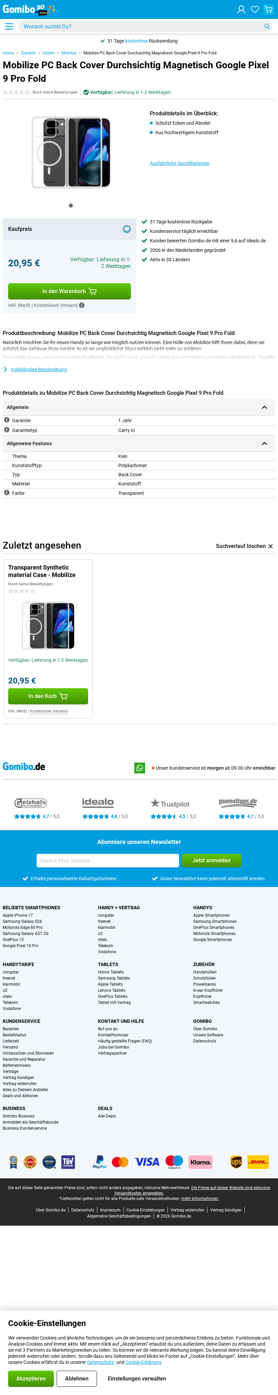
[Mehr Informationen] (81, 305)
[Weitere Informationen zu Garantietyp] (6, 429)
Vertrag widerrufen (20, 1083)
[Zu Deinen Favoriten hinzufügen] (127, 229)
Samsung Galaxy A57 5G (25, 933)
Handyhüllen (205, 972)
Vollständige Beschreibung (39, 369)
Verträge (10, 1071)
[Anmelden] (241, 9)
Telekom (105, 945)
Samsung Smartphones (215, 921)
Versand (10, 1047)
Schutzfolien (204, 978)
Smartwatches (206, 1002)
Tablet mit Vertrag (114, 1002)
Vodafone (107, 951)
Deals (105, 1108)
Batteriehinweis (17, 1065)
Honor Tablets (111, 972)
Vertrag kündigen (18, 1077)
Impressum (110, 1210)
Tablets (108, 964)
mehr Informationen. (200, 1198)
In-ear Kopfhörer (208, 990)
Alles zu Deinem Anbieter (25, 1089)
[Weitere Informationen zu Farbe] (6, 492)
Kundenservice (21, 1021)
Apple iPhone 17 (18, 915)
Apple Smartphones (211, 915)
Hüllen (49, 53)
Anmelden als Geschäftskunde (30, 1122)
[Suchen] (267, 26)
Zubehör (28, 53)
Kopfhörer (202, 996)
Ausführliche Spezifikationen (180, 163)
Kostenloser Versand (49, 711)
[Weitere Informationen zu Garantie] (6, 420)
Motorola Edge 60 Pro (23, 927)
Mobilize (69, 53)
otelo (102, 939)
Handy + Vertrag (119, 907)
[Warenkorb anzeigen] (268, 9)
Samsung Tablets (114, 978)
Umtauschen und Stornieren (28, 1053)
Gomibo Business (19, 1116)
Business (14, 1108)
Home (8, 53)
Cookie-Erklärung (143, 1362)
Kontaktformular (113, 1035)
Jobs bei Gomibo (113, 1047)
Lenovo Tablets (111, 990)
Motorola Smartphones (214, 933)
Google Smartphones (212, 939)
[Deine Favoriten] (255, 9)
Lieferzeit (11, 1041)
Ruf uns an (108, 1029)
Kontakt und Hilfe (121, 1021)
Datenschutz (204, 1041)
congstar (106, 915)
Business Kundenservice (25, 1128)
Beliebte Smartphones (31, 907)
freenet (104, 921)
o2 (100, 933)
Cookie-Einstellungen (145, 1210)
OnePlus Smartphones (213, 927)
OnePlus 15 (13, 939)
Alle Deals (107, 1116)
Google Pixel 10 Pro (21, 945)
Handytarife (18, 964)
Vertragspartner (112, 1053)
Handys (202, 907)
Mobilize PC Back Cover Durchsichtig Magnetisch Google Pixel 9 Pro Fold (150, 53)
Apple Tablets (110, 984)
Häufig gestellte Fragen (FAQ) (125, 1041)
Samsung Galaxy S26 (22, 921)
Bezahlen (11, 1029)
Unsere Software (208, 1035)
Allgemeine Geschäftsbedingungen (119, 1216)
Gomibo (202, 1021)
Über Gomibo (205, 1029)
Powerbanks (204, 984)
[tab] (71, 205)
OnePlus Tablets (112, 996)
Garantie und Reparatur (24, 1059)
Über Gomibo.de (50, 1210)
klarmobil (106, 927)
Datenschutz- (101, 1362)
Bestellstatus (14, 1035)
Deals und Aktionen (20, 1095)
